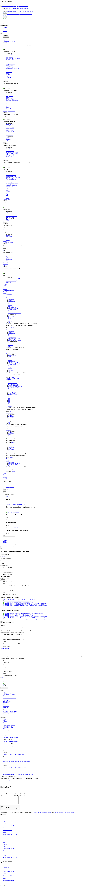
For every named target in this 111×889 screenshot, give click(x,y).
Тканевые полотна (7, 40)
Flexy (7, 70)
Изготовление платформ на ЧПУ (13, 278)
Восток (5, 14)
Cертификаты (6, 475)
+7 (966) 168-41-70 (30, 11)
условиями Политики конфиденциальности (41, 812)
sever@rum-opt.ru (15, 737)
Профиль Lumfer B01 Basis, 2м (24, 601)
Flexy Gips (8, 138)
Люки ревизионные (10, 217)
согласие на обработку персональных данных (65, 812)
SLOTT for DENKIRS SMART (12, 153)
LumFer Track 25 (9, 149)
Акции (4, 287)
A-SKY (7, 194)
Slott (7, 76)
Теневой (7, 60)
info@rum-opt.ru (14, 732)
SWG (7, 190)
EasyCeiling (5, 286)
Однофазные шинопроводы (12, 152)
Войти (7, 482)
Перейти (13, 327)
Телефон (17, 795)
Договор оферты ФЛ (7, 726)
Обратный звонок (4, 25)
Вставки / (5, 542)
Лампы (7, 180)
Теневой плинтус (9, 124)
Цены (4, 285)
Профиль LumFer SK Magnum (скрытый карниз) (36, 605)
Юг (4, 8)
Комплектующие (9, 67)
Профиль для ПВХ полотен (9, 41)
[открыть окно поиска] (3, 488)
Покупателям (6, 36)
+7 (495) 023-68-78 (25, 16)
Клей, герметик (9, 259)
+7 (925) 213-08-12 (28, 14)
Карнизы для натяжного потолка (13, 58)
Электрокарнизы (9, 62)
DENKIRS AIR (9, 156)
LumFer (7, 79)
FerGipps (7, 137)
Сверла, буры (8, 257)
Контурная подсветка (10, 64)
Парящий (8, 55)
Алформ (7, 73)
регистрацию (22, 2)
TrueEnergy (8, 191)
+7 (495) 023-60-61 (22, 11)
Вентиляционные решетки (11, 216)
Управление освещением (11, 185)
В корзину (3, 580)
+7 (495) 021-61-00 (20, 14)
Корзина (5, 29)
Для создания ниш (10, 59)
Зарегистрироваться (5, 4)
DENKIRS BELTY (10, 155)
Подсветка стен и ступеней (12, 183)
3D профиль (8, 66)
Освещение (5, 159)
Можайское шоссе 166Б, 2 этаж (13, 16)
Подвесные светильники (11, 179)
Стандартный (9, 54)
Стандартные (8, 93)
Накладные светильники (11, 176)
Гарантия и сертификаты (8, 290)
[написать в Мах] (3, 23)
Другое (7, 237)
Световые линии (9, 65)
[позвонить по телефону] (3, 681)
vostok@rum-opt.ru (15, 741)
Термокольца (8, 213)
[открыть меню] (9, 25)
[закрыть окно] (1, 33)
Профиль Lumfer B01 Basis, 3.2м (25, 602)
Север (5, 11)
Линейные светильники (11, 178)
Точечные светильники (11, 175)
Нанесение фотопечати (11, 281)
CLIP (7, 195)
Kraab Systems (9, 72)
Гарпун (7, 258)
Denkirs (7, 107)
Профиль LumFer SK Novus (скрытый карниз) (35, 604)
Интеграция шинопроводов (12, 132)
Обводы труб (8, 214)
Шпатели (8, 235)
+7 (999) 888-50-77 (33, 16)
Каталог (5, 28)
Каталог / (5, 541)
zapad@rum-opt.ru (15, 745)
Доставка (5, 284)
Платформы (8, 212)
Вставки (5, 241)
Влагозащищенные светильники (13, 177)
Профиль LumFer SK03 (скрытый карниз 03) (33, 599)
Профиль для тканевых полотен (10, 80)
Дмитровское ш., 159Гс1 (12, 11)
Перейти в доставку (5, 648)
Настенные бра (9, 181)
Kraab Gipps (8, 139)
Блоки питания (9, 184)
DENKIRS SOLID (10, 154)
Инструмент (5, 221)
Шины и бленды (6, 262)
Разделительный (9, 130)
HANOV (8, 240)
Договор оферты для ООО (9, 725)
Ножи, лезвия (9, 236)
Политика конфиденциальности (10, 780)
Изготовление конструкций (12, 279)
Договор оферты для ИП (8, 727)
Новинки (5, 289)
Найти (5, 490)
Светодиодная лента (10, 173)
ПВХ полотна (6, 39)
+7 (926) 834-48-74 (24, 8)
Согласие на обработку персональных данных (13, 781)
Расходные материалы (8, 242)
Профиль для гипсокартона (9, 111)
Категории (6, 35)
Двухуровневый (9, 57)
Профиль (5, 31)
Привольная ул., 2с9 (11, 14)
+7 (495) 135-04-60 (15, 8)
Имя (1, 795)
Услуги (4, 265)
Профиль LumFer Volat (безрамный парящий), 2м (36, 603)
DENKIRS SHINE (10, 151)
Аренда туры (8, 282)
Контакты (5, 291)
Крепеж (7, 256)
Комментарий (4, 803)
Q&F (7, 188)
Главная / (5, 540)
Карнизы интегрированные (12, 100)
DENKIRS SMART (10, 148)
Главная (5, 27)
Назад (5, 42)
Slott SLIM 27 (8, 74)
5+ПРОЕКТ (8, 77)
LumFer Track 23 (9, 158)
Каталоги (8, 260)
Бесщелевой (8, 61)
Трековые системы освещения (12, 68)
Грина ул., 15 (8, 8)
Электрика (5, 264)
